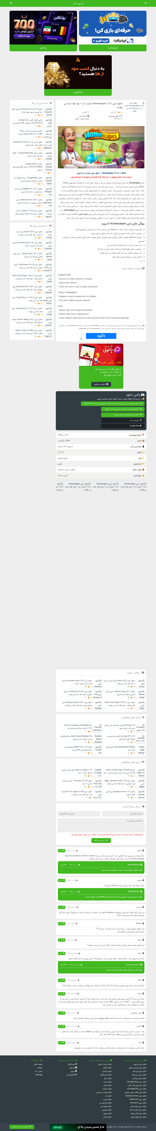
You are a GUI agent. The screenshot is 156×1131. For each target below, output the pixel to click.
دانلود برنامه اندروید (105, 1064)
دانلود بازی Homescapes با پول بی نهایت (94, 326)
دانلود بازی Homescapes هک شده (74, 326)
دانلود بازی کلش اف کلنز (138, 1110)
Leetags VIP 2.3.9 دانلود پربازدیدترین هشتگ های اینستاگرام (121, 738)
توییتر (73, 1071)
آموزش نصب (134, 420)
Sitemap (39, 1074)
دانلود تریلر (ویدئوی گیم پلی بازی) (126, 414)
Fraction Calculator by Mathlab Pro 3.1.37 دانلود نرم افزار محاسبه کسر (78, 727)
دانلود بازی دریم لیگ (139, 1074)
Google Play (134, 425)
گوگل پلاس (70, 1074)
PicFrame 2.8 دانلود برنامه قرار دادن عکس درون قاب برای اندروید (119, 727)
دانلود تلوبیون (107, 1110)
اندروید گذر (78, 3)
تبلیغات (39, 1067)
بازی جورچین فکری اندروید (130, 326)
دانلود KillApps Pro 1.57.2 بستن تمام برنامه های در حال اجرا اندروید (28, 190)
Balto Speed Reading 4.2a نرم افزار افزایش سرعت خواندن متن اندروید (76, 738)
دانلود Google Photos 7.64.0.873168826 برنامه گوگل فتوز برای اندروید (27, 167)
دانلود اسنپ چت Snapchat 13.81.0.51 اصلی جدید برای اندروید (27, 143)
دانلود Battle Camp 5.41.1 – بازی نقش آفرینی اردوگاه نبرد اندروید (120, 693)
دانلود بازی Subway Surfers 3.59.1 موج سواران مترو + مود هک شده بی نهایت (77, 704)
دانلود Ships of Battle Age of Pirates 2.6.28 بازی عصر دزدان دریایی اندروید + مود (119, 771)
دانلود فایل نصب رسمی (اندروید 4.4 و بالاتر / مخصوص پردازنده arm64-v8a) (111, 403)
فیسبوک (72, 1067)
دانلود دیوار (108, 1078)
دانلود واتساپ (107, 1071)
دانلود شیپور (107, 1113)
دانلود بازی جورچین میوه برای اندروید (120, 328)
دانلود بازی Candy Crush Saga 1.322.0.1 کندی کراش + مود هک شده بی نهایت (119, 704)
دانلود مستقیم (99, 384)
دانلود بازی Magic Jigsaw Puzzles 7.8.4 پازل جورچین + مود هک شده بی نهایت (120, 782)
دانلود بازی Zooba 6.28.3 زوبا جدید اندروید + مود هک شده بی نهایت (119, 682)
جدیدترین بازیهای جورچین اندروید (114, 326)
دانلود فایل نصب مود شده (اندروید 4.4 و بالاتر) (122, 409)
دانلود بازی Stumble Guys (136, 1082)
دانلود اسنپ (107, 1082)
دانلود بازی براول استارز (138, 1106)
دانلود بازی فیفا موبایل (138, 1117)
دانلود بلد (108, 1096)
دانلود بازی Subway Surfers (136, 1096)
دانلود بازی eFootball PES (136, 1088)
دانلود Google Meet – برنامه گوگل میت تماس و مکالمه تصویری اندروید (27, 179)
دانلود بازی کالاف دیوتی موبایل (135, 1092)
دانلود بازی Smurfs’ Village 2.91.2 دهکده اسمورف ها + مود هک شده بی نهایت (27, 321)
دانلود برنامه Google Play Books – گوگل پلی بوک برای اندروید (27, 154)
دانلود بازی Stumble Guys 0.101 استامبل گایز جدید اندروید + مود (77, 682)
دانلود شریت (107, 1099)
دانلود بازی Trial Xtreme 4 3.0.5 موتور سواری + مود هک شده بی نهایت (78, 693)
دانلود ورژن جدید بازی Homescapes (101, 328)
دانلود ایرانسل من (105, 1102)
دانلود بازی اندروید (139, 1064)
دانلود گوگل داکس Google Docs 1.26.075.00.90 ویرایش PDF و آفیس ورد (27, 121)
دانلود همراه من (106, 1106)
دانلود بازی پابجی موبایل (137, 1067)
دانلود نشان (107, 1085)
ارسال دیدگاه (99, 840)
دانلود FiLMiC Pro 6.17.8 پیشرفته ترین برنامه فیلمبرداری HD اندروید (78, 748)
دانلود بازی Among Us (138, 1102)
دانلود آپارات (107, 1117)
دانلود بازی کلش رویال (138, 1113)
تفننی (77, 118)
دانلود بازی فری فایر (139, 1071)
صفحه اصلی (38, 1064)
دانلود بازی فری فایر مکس (137, 1085)
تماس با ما (38, 1071)
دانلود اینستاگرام (106, 1074)
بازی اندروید (84, 118)
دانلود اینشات (107, 1088)
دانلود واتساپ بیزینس (104, 1092)
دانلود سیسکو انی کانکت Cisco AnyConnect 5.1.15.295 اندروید (30, 132)
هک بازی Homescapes (85, 328)
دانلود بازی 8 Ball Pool (138, 1099)
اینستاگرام (71, 1064)
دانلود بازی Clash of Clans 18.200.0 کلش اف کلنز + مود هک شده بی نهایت (28, 332)
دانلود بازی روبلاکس (139, 1078)
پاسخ (61, 850)
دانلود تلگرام (107, 1067)
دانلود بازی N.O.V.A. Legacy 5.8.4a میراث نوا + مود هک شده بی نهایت (76, 793)
